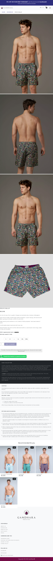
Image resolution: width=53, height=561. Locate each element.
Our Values (4, 531)
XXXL (26, 339)
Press (2, 532)
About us (3, 526)
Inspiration (4, 527)
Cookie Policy (4, 543)
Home (3, 12)
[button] (50, 8)
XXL (22, 339)
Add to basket (10, 344)
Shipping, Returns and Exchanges (10, 540)
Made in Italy (4, 529)
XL (18, 339)
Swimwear (10, 12)
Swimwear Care (5, 538)
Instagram (4, 552)
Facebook (3, 550)
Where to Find (5, 541)
